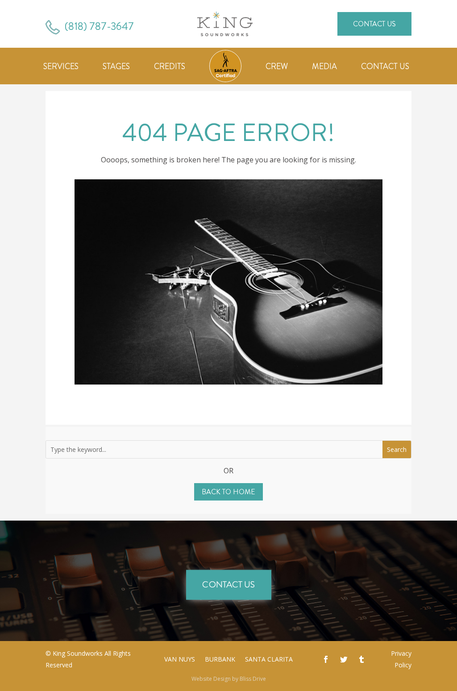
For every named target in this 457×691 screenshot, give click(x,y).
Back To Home (228, 492)
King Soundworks (78, 653)
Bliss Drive (253, 679)
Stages (116, 67)
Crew (277, 67)
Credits (169, 67)
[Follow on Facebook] (326, 659)
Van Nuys (179, 659)
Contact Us (374, 24)
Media (324, 67)
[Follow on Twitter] (344, 659)
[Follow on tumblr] (361, 659)
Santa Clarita (269, 659)
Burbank (220, 659)
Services (61, 67)
